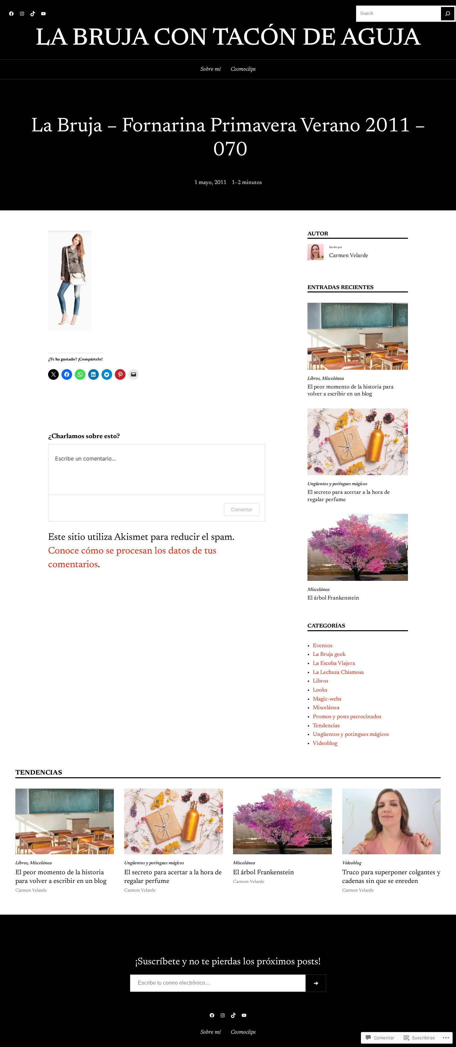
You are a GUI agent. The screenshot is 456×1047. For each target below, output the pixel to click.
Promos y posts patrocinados (347, 717)
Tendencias (326, 726)
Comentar (241, 509)
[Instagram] (22, 13)
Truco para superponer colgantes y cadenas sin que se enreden (391, 877)
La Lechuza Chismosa (338, 672)
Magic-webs (327, 699)
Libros (313, 378)
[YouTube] (43, 13)
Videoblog (325, 743)
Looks (320, 690)
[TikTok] (32, 13)
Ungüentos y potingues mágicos (337, 484)
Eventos (322, 646)
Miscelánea (333, 378)
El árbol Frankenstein (333, 598)
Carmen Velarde (348, 255)
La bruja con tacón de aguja (228, 39)
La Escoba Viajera (334, 663)
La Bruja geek (329, 654)
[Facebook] (11, 13)
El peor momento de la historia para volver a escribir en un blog (350, 390)
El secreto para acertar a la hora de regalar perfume (348, 496)
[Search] (447, 13)
